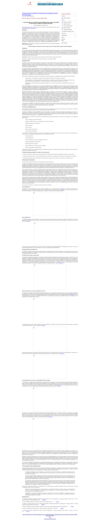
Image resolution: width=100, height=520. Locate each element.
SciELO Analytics (67, 18)
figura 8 (50, 416)
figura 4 (71, 293)
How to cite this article (68, 25)
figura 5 (43, 325)
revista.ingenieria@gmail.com (50, 518)
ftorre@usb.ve (33, 28)
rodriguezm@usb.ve (26, 28)
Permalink (65, 43)
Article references (67, 24)
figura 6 (62, 353)
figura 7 (59, 385)
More (64, 39)
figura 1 (62, 188)
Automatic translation (68, 29)
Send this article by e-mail (69, 31)
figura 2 (28, 221)
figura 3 (61, 262)
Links (44, 499)
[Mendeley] (62, 39)
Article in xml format (67, 22)
